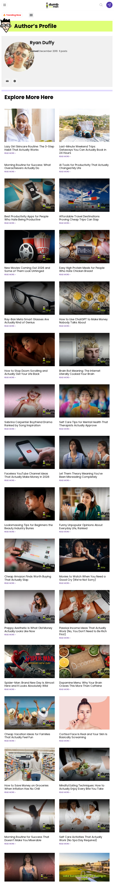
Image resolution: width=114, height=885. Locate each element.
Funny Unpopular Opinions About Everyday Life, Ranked (81, 526)
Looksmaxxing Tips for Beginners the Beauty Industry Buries (28, 526)
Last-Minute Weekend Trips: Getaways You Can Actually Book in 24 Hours (82, 150)
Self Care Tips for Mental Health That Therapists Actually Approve (83, 423)
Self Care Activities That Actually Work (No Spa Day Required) (80, 838)
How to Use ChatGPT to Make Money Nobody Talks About (83, 320)
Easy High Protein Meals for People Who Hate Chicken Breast (81, 269)
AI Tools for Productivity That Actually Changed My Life (84, 166)
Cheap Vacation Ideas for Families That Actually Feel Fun (27, 735)
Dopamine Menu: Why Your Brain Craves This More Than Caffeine (80, 684)
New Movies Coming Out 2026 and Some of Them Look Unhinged (27, 269)
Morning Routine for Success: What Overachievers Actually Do (27, 166)
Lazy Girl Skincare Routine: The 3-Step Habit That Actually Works (29, 148)
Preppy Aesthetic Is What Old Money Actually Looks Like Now (28, 629)
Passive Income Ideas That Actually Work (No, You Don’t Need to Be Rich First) (83, 631)
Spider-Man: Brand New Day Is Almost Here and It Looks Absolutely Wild (29, 684)
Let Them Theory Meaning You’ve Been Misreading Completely (81, 475)
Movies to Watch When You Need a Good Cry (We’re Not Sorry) (82, 578)
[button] (31, 15)
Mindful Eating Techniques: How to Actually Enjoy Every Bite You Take (81, 787)
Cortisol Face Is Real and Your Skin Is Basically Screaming (83, 735)
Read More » (10, 153)
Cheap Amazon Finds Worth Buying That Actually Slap (27, 578)
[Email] (7, 81)
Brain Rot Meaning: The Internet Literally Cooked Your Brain (79, 372)
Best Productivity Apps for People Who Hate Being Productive (26, 217)
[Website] (15, 81)
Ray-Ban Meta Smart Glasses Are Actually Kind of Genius (26, 320)
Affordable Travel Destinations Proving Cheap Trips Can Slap (79, 217)
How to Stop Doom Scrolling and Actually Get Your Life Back (26, 372)
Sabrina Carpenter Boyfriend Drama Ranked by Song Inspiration (28, 423)
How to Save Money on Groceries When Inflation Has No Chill (26, 787)
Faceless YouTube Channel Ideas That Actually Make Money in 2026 (26, 475)
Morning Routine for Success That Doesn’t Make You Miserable (26, 838)
